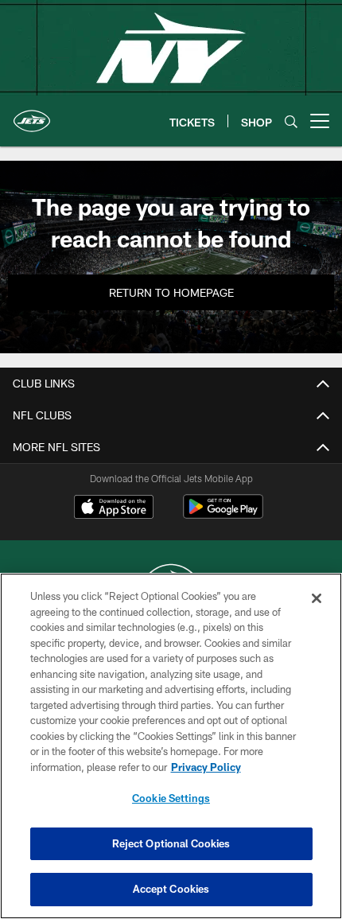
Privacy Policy (206, 767)
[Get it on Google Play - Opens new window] (223, 514)
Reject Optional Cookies (171, 843)
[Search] (291, 121)
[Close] (316, 598)
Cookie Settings (171, 798)
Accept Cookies (171, 888)
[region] (171, 746)
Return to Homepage (171, 292)
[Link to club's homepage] (32, 114)
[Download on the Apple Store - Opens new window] (113, 508)
